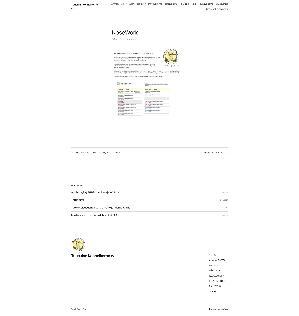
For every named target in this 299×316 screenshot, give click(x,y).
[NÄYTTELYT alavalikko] (221, 270)
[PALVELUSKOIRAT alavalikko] (226, 275)
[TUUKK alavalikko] (217, 255)
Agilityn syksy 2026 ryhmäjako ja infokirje (95, 192)
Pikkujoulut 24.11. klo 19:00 (212, 152)
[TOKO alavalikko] (215, 291)
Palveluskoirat (131, 39)
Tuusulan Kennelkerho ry (92, 255)
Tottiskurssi (78, 199)
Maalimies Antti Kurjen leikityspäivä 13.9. (94, 215)
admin (122, 39)
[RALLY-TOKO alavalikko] (222, 286)
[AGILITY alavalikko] (217, 265)
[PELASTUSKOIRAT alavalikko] (227, 281)
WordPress (224, 309)
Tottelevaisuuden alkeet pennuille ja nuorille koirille (100, 207)
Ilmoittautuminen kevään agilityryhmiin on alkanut (98, 152)
